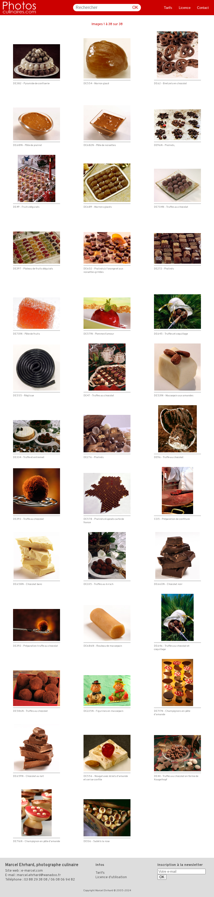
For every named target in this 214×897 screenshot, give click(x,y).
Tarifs (168, 8)
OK (135, 7)
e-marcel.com (32, 871)
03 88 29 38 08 (35, 880)
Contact (203, 8)
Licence (185, 8)
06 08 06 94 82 (63, 880)
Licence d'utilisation (111, 877)
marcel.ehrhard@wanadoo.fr (39, 875)
